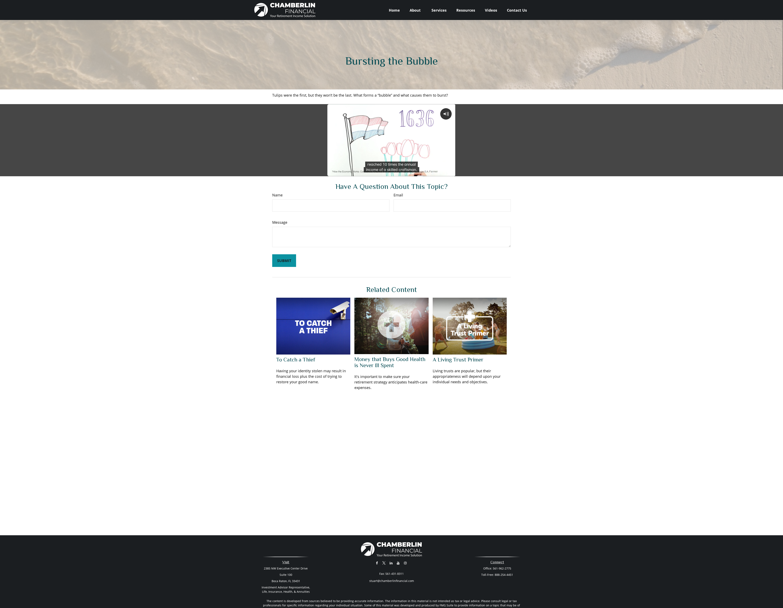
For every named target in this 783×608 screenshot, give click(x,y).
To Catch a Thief (295, 360)
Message (279, 222)
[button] (394, 10)
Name (277, 195)
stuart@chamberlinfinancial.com (391, 581)
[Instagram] (405, 563)
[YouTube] (398, 563)
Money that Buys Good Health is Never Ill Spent (389, 362)
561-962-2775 (502, 568)
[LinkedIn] (391, 563)
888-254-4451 (504, 575)
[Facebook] (377, 563)
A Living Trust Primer (458, 360)
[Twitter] (384, 563)
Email (398, 195)
